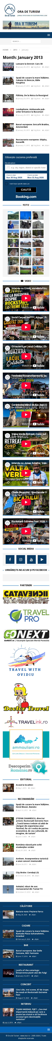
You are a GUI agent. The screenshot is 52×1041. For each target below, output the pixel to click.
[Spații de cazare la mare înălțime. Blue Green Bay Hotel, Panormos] (25, 252)
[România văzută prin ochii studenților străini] (8, 847)
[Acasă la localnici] (8, 788)
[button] (48, 35)
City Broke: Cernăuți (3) (27, 872)
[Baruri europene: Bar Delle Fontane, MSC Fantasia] (8, 953)
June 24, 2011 (22, 864)
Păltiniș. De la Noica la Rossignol (32, 95)
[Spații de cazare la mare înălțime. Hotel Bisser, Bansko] (8, 807)
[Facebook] (10, 559)
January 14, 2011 (24, 976)
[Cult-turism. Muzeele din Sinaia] (13, 234)
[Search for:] (26, 41)
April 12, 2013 (23, 810)
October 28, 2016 (24, 876)
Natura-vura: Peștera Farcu (29, 911)
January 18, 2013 (24, 130)
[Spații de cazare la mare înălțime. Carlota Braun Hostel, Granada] (13, 270)
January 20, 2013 (24, 115)
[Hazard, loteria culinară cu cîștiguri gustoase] (13, 261)
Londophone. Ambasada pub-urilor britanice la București (30, 110)
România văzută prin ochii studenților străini (29, 845)
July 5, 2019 (9, 1022)
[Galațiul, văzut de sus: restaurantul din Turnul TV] (8, 889)
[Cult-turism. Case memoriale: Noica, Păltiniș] (25, 224)
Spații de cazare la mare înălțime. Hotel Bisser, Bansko (32, 805)
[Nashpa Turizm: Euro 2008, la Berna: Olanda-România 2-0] (25, 270)
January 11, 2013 (24, 145)
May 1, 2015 (22, 788)
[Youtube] (31, 559)
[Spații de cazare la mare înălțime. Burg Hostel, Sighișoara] (38, 215)
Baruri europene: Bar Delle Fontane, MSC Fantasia (29, 951)
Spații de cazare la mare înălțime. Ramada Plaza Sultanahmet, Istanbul (32, 933)
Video (28, 280)
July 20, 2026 (22, 850)
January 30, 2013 (24, 67)
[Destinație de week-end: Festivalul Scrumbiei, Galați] (38, 261)
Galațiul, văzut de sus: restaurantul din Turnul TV (29, 887)
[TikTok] (42, 559)
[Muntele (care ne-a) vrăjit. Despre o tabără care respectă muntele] (38, 234)
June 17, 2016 (22, 956)
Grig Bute (36, 67)
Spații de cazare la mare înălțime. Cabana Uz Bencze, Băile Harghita (32, 80)
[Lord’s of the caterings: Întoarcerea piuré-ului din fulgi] (8, 973)
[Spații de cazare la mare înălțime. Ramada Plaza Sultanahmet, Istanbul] (8, 934)
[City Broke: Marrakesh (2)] (13, 243)
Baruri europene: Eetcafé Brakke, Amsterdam (32, 125)
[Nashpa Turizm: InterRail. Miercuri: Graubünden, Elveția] (13, 215)
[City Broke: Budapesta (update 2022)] (25, 234)
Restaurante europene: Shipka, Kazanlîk (31, 140)
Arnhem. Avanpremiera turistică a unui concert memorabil (32, 859)
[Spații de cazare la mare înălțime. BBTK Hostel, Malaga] (38, 252)
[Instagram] (20, 559)
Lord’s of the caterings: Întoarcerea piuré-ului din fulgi (31, 971)
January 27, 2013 (24, 86)
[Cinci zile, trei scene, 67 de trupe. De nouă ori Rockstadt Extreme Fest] (8, 992)
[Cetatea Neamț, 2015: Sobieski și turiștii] (38, 224)
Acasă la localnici (24, 785)
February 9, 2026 (24, 939)
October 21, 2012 (24, 892)
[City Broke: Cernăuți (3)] (8, 875)
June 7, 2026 (22, 836)
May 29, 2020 (22, 915)
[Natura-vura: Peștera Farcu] (8, 914)
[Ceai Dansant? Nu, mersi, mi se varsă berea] (25, 261)
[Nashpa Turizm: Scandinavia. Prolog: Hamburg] (25, 243)
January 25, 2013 (24, 98)
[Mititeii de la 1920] (13, 252)
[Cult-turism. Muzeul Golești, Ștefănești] (38, 243)
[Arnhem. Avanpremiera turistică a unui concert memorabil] (8, 861)
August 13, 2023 (23, 998)
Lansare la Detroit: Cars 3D (29, 63)
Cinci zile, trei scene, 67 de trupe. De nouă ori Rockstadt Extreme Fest (32, 992)
